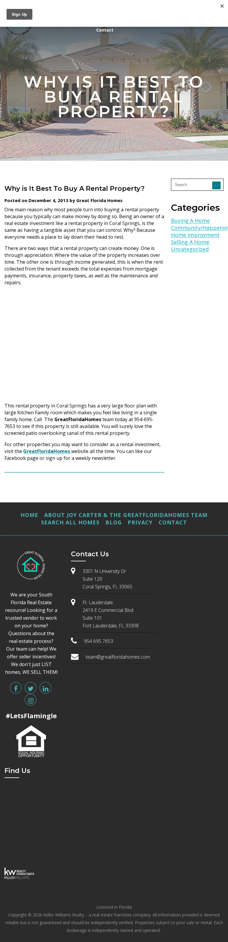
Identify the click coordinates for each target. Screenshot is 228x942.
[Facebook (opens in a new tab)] (16, 688)
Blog (113, 522)
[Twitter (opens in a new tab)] (31, 688)
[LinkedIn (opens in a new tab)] (45, 688)
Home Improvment (195, 234)
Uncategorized (190, 249)
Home (29, 514)
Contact (104, 30)
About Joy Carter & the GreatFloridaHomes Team (126, 514)
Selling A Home (190, 242)
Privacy (140, 522)
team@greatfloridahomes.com (118, 657)
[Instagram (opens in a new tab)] (31, 700)
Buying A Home (190, 220)
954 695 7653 (98, 641)
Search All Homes (70, 522)
